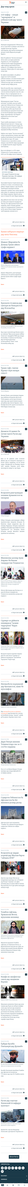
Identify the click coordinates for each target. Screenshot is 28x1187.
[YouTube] (13, 1185)
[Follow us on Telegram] (19, 1168)
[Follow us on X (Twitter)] (16, 1168)
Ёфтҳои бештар (14, 1157)
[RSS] (23, 1168)
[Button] (18, 222)
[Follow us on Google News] (2, 1168)
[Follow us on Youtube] (9, 1168)
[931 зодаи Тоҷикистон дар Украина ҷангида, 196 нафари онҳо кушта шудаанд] (12, 164)
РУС (19, 1185)
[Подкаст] (2, 1171)
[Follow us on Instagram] (12, 1168)
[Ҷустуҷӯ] (24, 1185)
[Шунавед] (7, 1185)
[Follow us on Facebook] (5, 1168)
